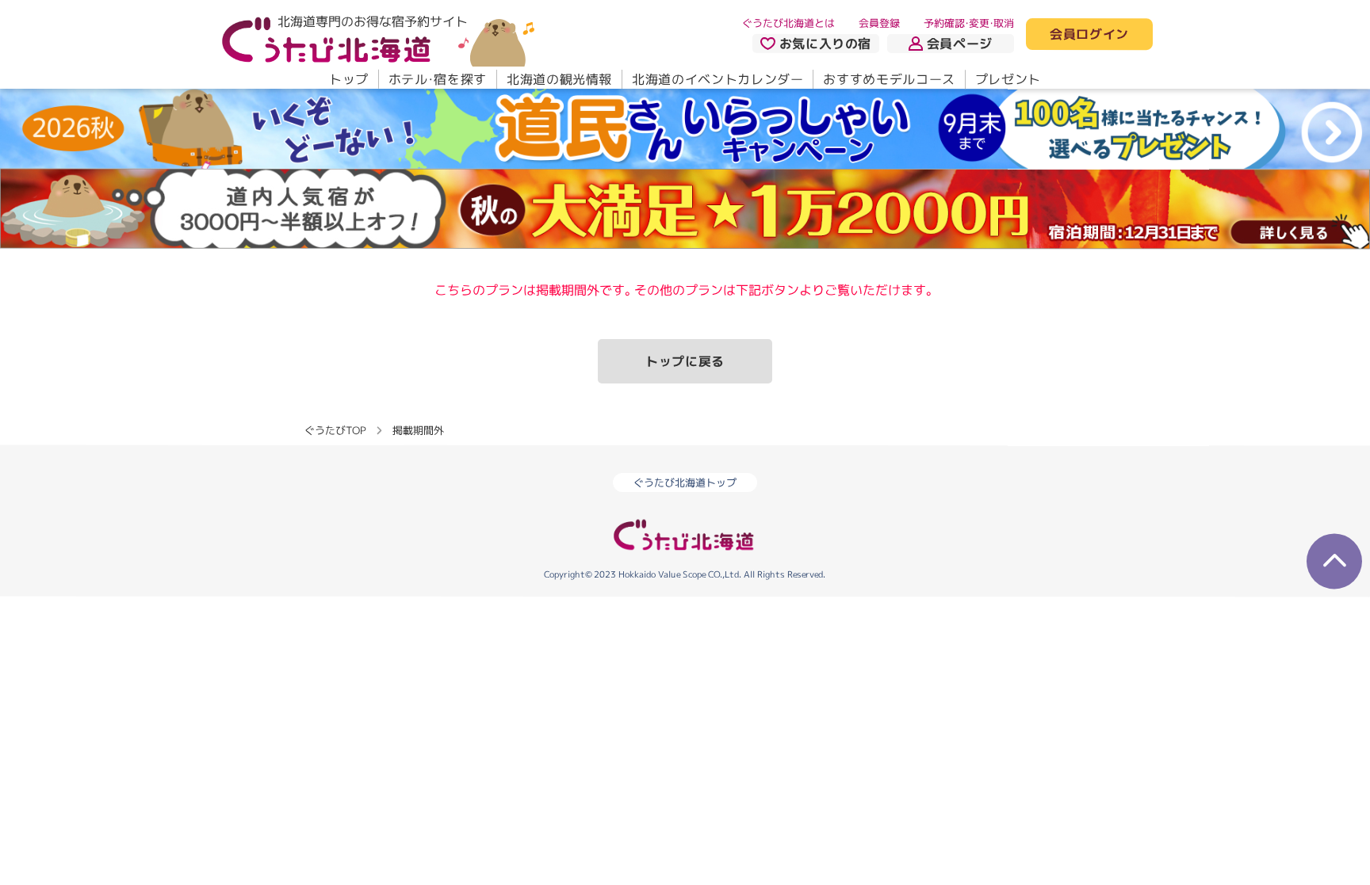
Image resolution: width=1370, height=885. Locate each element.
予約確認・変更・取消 (969, 23)
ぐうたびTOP (334, 429)
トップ (349, 79)
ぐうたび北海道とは (788, 23)
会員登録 (879, 23)
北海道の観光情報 (559, 79)
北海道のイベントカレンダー (717, 79)
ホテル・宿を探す (437, 79)
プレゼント (1008, 79)
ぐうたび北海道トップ (685, 482)
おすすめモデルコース (889, 79)
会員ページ (960, 43)
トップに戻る (685, 361)
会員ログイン (1089, 35)
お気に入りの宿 (825, 43)
